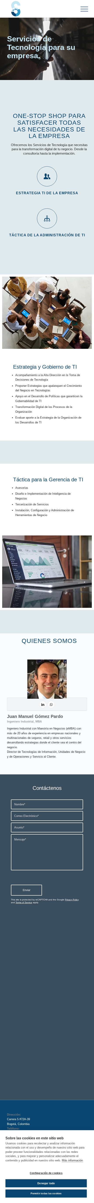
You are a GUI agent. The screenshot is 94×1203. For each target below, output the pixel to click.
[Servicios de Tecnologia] (39, 8)
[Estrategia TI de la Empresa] (47, 176)
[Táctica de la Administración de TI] (47, 218)
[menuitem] (81, 9)
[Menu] (81, 9)
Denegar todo (46, 1183)
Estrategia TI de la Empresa (47, 193)
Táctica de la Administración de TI (47, 235)
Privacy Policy (72, 899)
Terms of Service (24, 902)
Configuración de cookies (46, 1173)
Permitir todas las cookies (46, 1193)
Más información (72, 1160)
